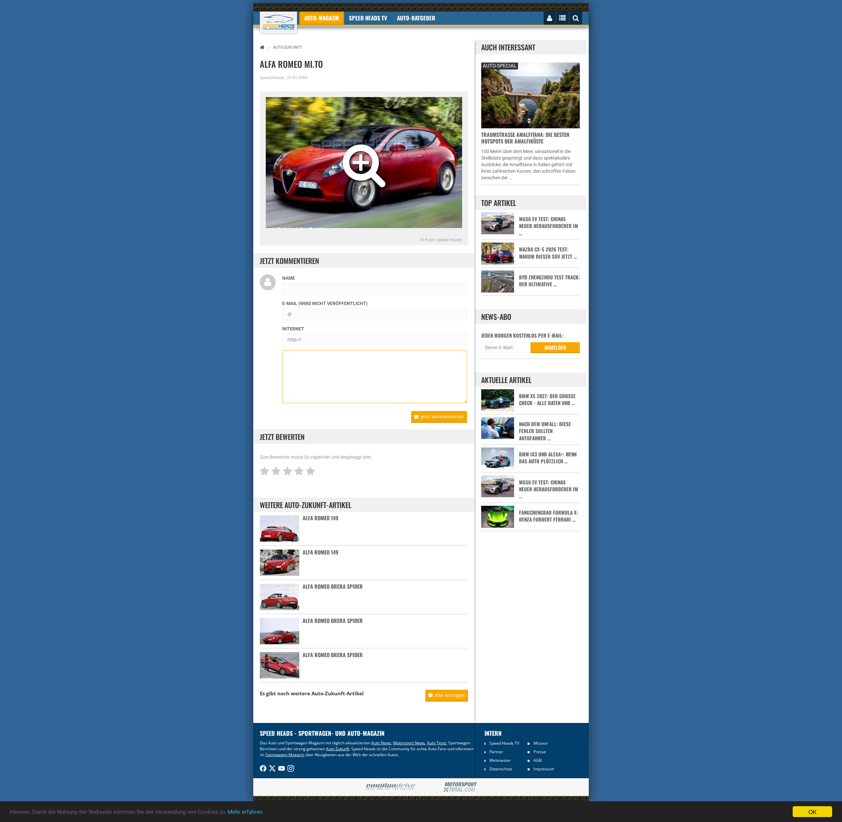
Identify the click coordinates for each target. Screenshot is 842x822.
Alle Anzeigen (450, 695)
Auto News (381, 743)
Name (288, 278)
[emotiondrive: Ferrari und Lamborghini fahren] (390, 787)
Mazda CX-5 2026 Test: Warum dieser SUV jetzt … (548, 253)
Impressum (543, 769)
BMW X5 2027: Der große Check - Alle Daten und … (547, 399)
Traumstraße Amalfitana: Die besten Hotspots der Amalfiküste (525, 138)
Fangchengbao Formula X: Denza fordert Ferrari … (548, 516)
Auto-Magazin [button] (321, 18)
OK (812, 812)
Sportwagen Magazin (284, 755)
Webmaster (500, 760)
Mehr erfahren (245, 812)
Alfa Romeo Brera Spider (333, 586)
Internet (293, 328)
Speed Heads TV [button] (368, 18)
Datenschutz (500, 769)
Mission (540, 743)
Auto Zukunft (337, 749)
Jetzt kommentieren (442, 416)
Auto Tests (436, 743)
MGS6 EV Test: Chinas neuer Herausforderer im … (548, 226)
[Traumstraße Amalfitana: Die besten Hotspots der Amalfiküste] (530, 94)
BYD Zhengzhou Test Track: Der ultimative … (549, 281)
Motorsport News (409, 743)
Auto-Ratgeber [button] (416, 18)
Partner (496, 752)
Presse (539, 752)
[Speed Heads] (278, 23)
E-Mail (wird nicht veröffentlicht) (325, 303)
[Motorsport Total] (460, 787)
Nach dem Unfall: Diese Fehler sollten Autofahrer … (545, 431)
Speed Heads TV (504, 743)
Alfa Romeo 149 (320, 518)
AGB (537, 760)
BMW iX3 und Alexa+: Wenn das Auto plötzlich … (548, 458)
